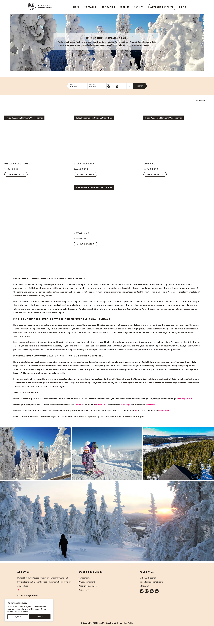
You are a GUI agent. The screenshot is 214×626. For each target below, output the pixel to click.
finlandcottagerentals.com (151, 581)
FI (186, 7)
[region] (29, 610)
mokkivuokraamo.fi (148, 577)
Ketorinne (81, 233)
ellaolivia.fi (144, 585)
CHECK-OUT (91, 84)
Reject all (18, 617)
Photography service (87, 585)
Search (140, 85)
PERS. (108, 84)
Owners (139, 7)
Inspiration (108, 7)
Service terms (84, 577)
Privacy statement (86, 581)
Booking (124, 7)
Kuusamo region (117, 38)
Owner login (83, 589)
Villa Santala (84, 163)
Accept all (39, 617)
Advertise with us (161, 7)
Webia (130, 623)
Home (76, 7)
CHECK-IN (72, 84)
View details (16, 174)
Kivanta (149, 163)
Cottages (90, 7)
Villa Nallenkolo (17, 163)
